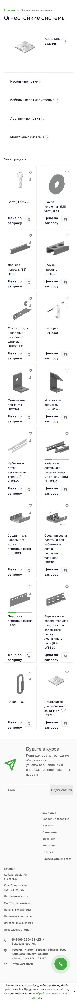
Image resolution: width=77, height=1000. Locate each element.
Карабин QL (16, 702)
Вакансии (48, 838)
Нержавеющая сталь (18, 916)
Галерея (47, 852)
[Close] (73, 991)
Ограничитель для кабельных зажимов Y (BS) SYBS (55, 708)
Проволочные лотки (17, 929)
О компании (49, 832)
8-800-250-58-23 (26, 939)
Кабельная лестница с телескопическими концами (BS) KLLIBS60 (56, 472)
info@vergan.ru (22, 963)
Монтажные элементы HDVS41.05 (16, 404)
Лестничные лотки (16, 896)
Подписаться (61, 790)
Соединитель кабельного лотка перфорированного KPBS (19, 544)
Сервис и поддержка (55, 818)
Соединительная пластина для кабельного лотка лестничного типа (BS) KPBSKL (56, 549)
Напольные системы (17, 909)
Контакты (48, 845)
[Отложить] (30, 172)
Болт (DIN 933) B (19, 202)
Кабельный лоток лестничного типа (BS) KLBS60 (17, 472)
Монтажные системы (18, 903)
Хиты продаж (13, 159)
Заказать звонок (24, 943)
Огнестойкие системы (18, 922)
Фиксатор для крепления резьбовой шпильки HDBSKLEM (18, 337)
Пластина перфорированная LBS (20, 621)
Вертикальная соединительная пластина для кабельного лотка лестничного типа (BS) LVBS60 (56, 632)
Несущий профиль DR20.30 (50, 269)
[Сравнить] (30, 179)
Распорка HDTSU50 (51, 330)
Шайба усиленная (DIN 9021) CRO (55, 206)
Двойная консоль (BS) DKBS (17, 269)
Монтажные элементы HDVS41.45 (52, 404)
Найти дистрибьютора (57, 858)
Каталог (47, 825)
